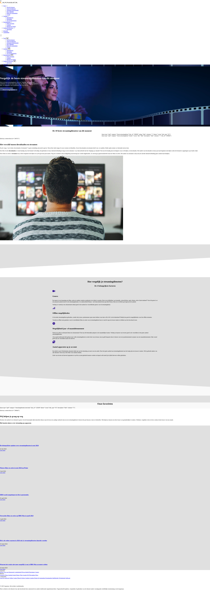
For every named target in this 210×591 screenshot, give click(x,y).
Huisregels (11, 572)
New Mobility (10, 11)
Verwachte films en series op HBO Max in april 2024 (16, 516)
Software (68, 578)
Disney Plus (19, 575)
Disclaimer (32, 572)
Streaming (9, 29)
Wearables (9, 19)
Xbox (36, 575)
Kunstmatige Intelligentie (52, 578)
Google (25, 575)
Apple (14, 575)
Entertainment (6, 22)
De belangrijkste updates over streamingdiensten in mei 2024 (19, 445)
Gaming (9, 25)
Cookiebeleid (18, 572)
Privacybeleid (25, 572)
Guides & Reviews (8, 28)
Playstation (32, 575)
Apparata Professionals (12, 10)
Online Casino (13, 578)
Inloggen (5, 31)
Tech (4, 6)
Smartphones (10, 17)
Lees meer (2, 450)
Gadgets (5, 16)
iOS (28, 575)
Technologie (62, 578)
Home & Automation (12, 13)
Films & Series (10, 23)
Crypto (8, 14)
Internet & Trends (11, 26)
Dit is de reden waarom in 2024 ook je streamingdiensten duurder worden (23, 540)
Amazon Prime (4, 575)
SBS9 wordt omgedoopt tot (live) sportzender (14, 495)
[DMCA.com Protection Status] (2, 583)
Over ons (6, 572)
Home (2, 572)
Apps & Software (11, 9)
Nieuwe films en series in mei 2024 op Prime (14, 468)
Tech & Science (11, 7)
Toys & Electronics (11, 20)
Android (10, 575)
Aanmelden (6, 32)
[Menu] (0, 1)
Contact (37, 572)
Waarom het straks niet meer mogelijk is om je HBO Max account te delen (23, 564)
